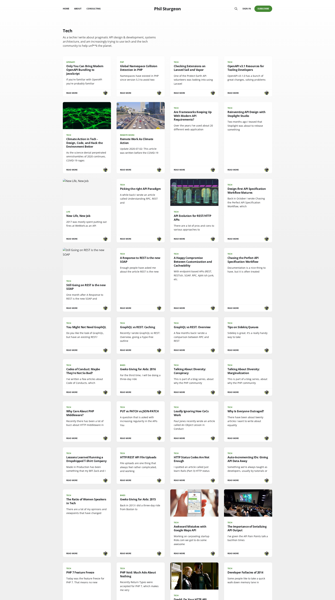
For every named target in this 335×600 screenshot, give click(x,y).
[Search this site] (236, 8)
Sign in (247, 8)
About (77, 8)
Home (66, 8)
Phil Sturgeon (167, 9)
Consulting (94, 8)
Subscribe (263, 8)
